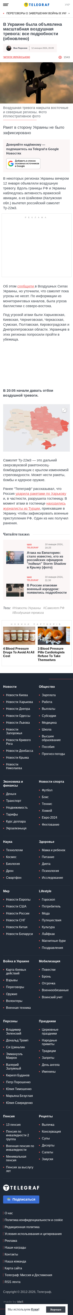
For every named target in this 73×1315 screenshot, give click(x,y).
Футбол (47, 790)
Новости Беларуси (19, 934)
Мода (46, 913)
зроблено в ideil (13, 1302)
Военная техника (18, 1007)
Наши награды (15, 1247)
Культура (48, 927)
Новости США (16, 906)
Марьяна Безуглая (19, 1095)
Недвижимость (17, 807)
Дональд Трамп (17, 1040)
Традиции (49, 1051)
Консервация (51, 1131)
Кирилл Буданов (18, 1075)
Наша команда (15, 1261)
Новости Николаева (14, 766)
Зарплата (49, 695)
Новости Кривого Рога (18, 741)
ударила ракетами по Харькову (41, 494)
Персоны (10, 1021)
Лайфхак (48, 934)
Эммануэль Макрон (14, 1055)
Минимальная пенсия (16, 1158)
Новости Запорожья (14, 731)
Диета (46, 863)
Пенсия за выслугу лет (19, 1169)
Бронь (46, 976)
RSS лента (12, 1282)
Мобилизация (49, 961)
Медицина (49, 722)
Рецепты (46, 1116)
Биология (13, 863)
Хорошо (55, 1309)
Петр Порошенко (18, 1082)
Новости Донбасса (19, 750)
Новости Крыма (17, 757)
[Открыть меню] (6, 4)
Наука (7, 841)
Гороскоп (48, 899)
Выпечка (48, 1124)
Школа (46, 729)
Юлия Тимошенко (19, 1089)
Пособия (48, 746)
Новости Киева (17, 695)
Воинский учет (52, 997)
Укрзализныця (16, 828)
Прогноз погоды (53, 754)
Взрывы (12, 980)
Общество (47, 686)
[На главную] (36, 4)
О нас (9, 1213)
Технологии (14, 850)
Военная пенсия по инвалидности (20, 1147)
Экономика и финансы (13, 783)
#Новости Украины (26, 608)
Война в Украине (16, 961)
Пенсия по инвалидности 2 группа (17, 1135)
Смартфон (13, 877)
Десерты (48, 1145)
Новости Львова (18, 722)
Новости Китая (16, 927)
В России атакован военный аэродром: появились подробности (47, 589)
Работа (47, 702)
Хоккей (47, 810)
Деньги (11, 794)
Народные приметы (49, 1042)
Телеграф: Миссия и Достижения (28, 1275)
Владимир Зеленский (13, 1031)
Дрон (9, 871)
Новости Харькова (19, 702)
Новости (10, 686)
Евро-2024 (49, 817)
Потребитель (51, 906)
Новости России (17, 913)
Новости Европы (18, 899)
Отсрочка (48, 983)
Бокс (45, 797)
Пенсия (9, 1116)
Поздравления (52, 947)
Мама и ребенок (53, 850)
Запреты (48, 1057)
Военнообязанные (55, 990)
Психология (50, 871)
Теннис (47, 804)
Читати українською (16, 57)
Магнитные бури (54, 940)
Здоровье (46, 841)
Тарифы (12, 814)
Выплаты (48, 708)
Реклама (11, 1240)
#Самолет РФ (53, 608)
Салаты (47, 1152)
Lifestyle (45, 891)
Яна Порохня (20, 48)
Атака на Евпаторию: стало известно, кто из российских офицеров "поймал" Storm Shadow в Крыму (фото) (46, 560)
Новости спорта (51, 781)
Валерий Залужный (13, 1066)
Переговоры (15, 987)
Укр (67, 4)
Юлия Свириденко (19, 1102)
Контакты (11, 1254)
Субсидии (49, 715)
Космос (11, 857)
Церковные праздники (50, 1031)
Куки (34, 1309)
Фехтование (50, 824)
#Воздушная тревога (28, 612)
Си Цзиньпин (15, 1047)
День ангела (51, 1064)
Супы (46, 1138)
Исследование (52, 877)
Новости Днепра (18, 708)
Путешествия (51, 920)
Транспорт (13, 800)
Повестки (48, 969)
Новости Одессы (18, 715)
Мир (6, 891)
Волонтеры (14, 1001)
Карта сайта (13, 1268)
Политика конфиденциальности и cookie (34, 1220)
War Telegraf (33, 546)
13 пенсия (13, 1124)
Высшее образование (51, 738)
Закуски (47, 1159)
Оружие (11, 994)
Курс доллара (16, 821)
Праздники (47, 1021)
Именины (49, 1071)
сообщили (26, 286)
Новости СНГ (16, 920)
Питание (48, 857)
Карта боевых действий (16, 971)
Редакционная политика (22, 1227)
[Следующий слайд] (69, 13)
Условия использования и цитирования (33, 1234)
